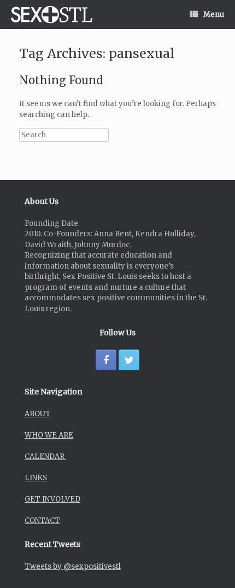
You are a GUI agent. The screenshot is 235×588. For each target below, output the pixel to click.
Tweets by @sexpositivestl (73, 566)
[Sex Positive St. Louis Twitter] (129, 360)
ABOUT (38, 413)
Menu (213, 14)
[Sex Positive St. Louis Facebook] (106, 360)
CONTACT (42, 520)
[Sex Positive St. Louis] (51, 14)
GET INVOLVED (52, 499)
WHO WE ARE (49, 435)
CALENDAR (45, 456)
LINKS (36, 477)
